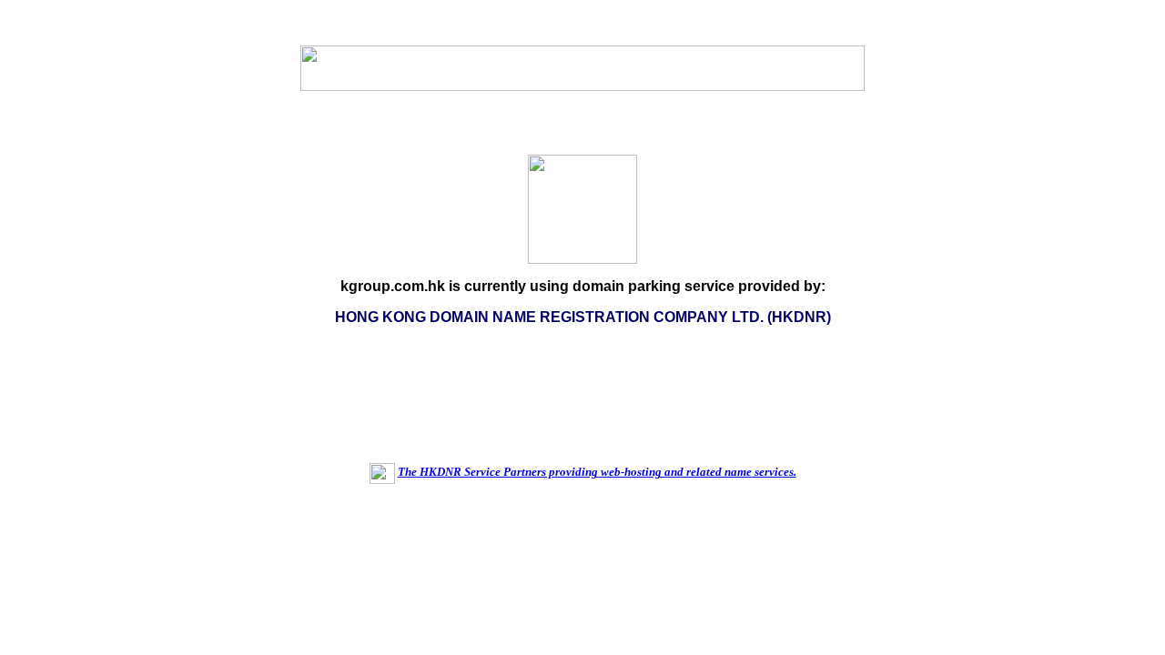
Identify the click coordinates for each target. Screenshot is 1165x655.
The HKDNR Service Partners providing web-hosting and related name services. (597, 472)
